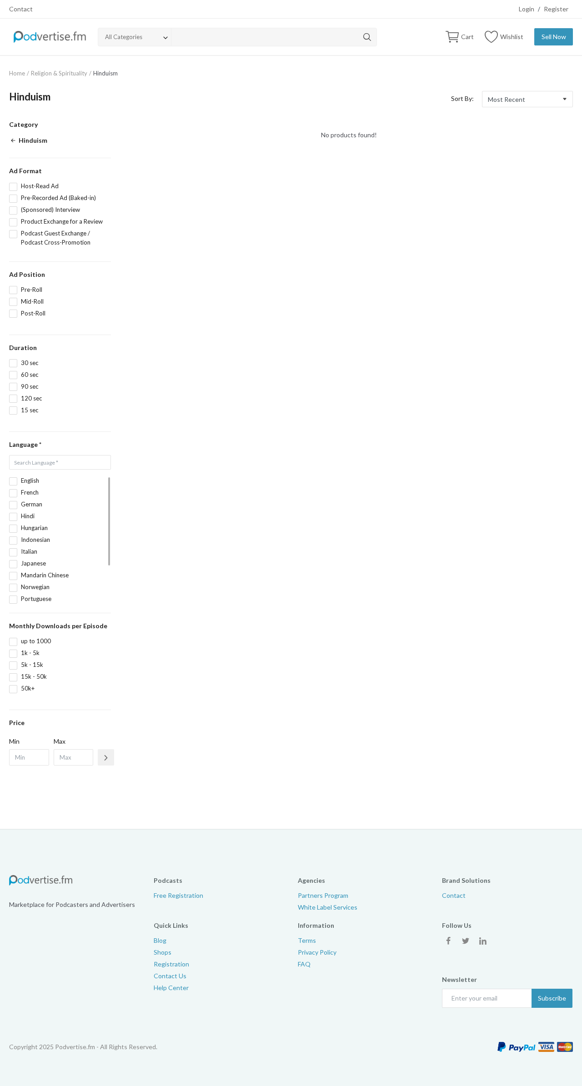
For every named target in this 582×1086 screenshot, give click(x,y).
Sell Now (554, 36)
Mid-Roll (32, 301)
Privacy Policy (317, 952)
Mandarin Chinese (45, 575)
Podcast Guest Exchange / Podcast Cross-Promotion (55, 238)
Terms (307, 940)
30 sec (29, 362)
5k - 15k (32, 664)
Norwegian (35, 587)
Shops (162, 952)
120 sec (31, 398)
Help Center (171, 987)
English (30, 480)
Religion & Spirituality (59, 73)
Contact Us (170, 976)
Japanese (33, 563)
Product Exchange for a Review (62, 221)
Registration (171, 964)
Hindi (28, 516)
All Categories (123, 36)
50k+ (28, 688)
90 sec (29, 386)
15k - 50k (34, 676)
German (31, 504)
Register (556, 9)
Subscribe (552, 998)
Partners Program (323, 895)
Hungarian (34, 527)
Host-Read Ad (40, 186)
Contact (21, 9)
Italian (29, 551)
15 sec (29, 410)
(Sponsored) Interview (50, 209)
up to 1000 (36, 641)
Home (17, 73)
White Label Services (327, 907)
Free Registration (178, 895)
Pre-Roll (31, 289)
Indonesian (35, 539)
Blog (160, 940)
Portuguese (36, 598)
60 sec (29, 374)
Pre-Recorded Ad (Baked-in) (58, 197)
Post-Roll (33, 313)
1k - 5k (30, 652)
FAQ (304, 964)
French (30, 492)
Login (526, 9)
